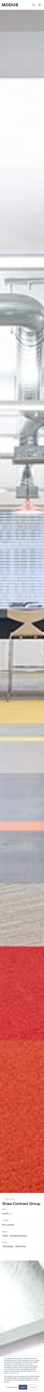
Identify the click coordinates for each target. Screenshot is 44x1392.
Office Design (8, 1246)
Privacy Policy (14, 1373)
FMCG (5, 1236)
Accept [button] (23, 1387)
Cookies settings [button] (11, 1387)
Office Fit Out (20, 1246)
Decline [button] (33, 1387)
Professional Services (18, 1236)
